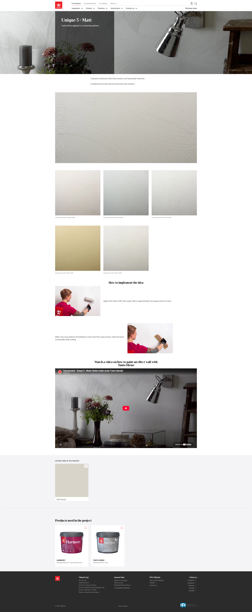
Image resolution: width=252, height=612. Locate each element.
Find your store (191, 8)
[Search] (196, 3)
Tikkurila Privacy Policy (122, 585)
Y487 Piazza (61, 499)
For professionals (90, 3)
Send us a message (120, 580)
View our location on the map (88, 592)
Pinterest (191, 585)
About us (113, 3)
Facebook (191, 580)
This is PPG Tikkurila (157, 580)
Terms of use (118, 583)
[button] (191, 3)
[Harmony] (72, 546)
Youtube (191, 588)
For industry (103, 3)
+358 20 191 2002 (90, 590)
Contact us (153, 585)
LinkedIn (191, 591)
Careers (152, 583)
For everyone (76, 3)
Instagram (191, 583)
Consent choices (123, 606)
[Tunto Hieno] (108, 546)
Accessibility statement (122, 588)
